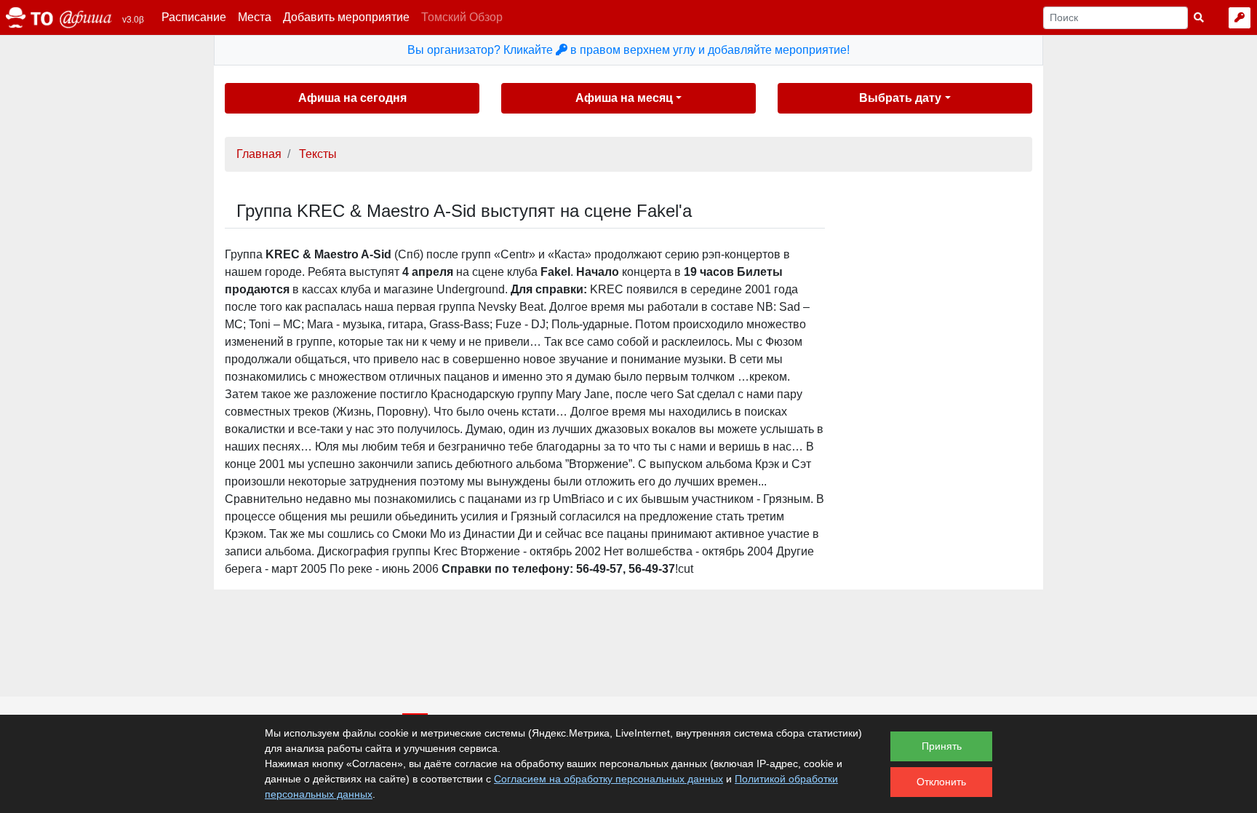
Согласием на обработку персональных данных (608, 779)
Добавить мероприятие (346, 17)
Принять (942, 746)
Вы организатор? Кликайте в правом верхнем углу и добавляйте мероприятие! (628, 50)
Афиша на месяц (624, 98)
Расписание (193, 17)
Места (254, 17)
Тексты (318, 154)
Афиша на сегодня (352, 98)
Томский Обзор (462, 17)
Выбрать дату (900, 98)
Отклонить (941, 782)
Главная (259, 154)
